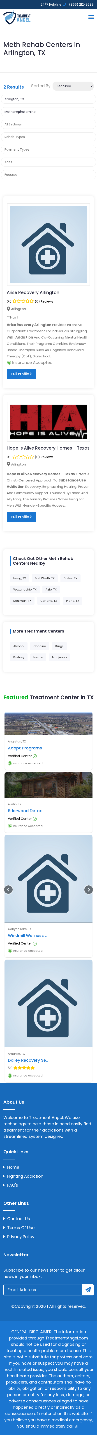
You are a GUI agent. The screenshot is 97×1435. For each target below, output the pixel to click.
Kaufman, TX (22, 601)
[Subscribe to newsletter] (88, 1289)
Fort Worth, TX (45, 578)
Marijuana (59, 657)
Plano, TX (72, 601)
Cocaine (39, 646)
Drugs (59, 646)
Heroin (38, 657)
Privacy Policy (20, 1236)
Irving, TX (19, 578)
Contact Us (18, 1218)
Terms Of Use (21, 1227)
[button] (90, 16)
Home (13, 1167)
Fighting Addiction (25, 1176)
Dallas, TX (70, 578)
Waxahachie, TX (25, 589)
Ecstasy (18, 657)
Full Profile (20, 374)
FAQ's (12, 1185)
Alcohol (18, 646)
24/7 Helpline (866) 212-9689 (67, 4)
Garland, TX (48, 601)
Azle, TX (51, 589)
